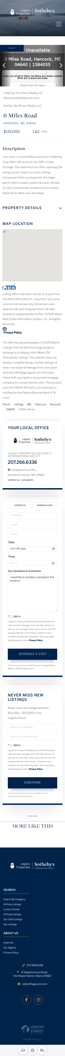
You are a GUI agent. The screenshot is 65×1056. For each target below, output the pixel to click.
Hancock (40, 404)
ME (29, 404)
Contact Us (14, 480)
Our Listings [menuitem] (10, 924)
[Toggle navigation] (59, 24)
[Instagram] (38, 1000)
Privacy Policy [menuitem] (11, 953)
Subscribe (32, 782)
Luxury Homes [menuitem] (11, 909)
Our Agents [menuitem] (9, 948)
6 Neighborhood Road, (32, 974)
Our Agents (27, 480)
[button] (5, 65)
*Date (11, 542)
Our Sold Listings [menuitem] (12, 919)
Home (6, 404)
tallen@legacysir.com (34, 984)
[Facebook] (26, 1000)
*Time (11, 557)
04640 (10, 409)
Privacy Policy (12, 333)
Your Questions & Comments (24, 571)
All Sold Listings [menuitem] (12, 914)
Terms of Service (22, 669)
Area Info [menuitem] (8, 943)
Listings (19, 404)
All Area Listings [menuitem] (12, 904)
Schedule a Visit (45, 505)
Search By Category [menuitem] (14, 899)
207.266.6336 (22, 463)
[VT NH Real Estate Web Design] (32, 1030)
